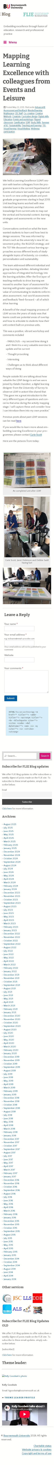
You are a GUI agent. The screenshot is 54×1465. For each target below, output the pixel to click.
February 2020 (11, 1050)
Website (9, 655)
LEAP (28, 122)
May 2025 (9, 834)
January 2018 (10, 1135)
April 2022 (9, 961)
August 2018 (10, 1111)
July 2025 (8, 827)
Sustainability (15, 126)
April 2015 (8, 1248)
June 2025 (9, 831)
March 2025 (10, 841)
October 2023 (11, 899)
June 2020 (9, 1036)
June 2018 (8, 1118)
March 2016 (9, 1211)
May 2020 (9, 1040)
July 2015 (8, 1238)
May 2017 (8, 1163)
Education (8, 119)
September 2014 (12, 1265)
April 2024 (9, 879)
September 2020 (12, 1026)
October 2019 (10, 1064)
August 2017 (10, 1152)
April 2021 (8, 1002)
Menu (13, 42)
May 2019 (8, 1081)
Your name (10, 624)
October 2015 (10, 1228)
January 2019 (10, 1094)
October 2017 (10, 1146)
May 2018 (8, 1122)
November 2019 (12, 1060)
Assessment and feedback (15, 110)
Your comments (13, 668)
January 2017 (10, 1176)
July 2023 (8, 910)
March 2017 (9, 1170)
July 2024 (8, 868)
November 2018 (11, 1101)
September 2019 (12, 1067)
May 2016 (8, 1204)
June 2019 (8, 1077)
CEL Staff (19, 113)
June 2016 (8, 1200)
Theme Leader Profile (20, 1397)
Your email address (19, 636)
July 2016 (8, 1197)
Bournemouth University (15, 6)
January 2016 (10, 1217)
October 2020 (11, 1022)
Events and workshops (23, 119)
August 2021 (10, 988)
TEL (44, 126)
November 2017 (11, 1142)
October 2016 (10, 1187)
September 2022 (12, 944)
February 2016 (10, 1214)
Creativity (16, 116)
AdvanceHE (40, 107)
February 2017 (10, 1173)
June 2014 (8, 1272)
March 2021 (9, 1005)
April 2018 (8, 1125)
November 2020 (12, 1019)
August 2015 (10, 1234)
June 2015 (8, 1241)
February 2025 (11, 845)
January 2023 (10, 930)
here (18, 420)
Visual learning (10, 129)
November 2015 (11, 1224)
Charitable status (42, 1445)
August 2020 (10, 1029)
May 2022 (9, 957)
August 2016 (10, 1193)
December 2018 (11, 1098)
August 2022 (10, 947)
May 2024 (9, 875)
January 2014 (10, 1279)
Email (4, 790)
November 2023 (12, 896)
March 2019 (9, 1087)
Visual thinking (23, 129)
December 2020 (12, 1016)
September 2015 (12, 1231)
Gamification (19, 122)
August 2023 (10, 906)
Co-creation (29, 113)
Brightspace (9, 113)
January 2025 (10, 848)
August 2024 (10, 865)
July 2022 (8, 951)
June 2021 (8, 995)
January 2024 (10, 889)
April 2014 (8, 1275)
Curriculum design (29, 116)
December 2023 (12, 892)
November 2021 (11, 978)
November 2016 (11, 1183)
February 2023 (11, 927)
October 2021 (10, 981)
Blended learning (35, 110)
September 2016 (12, 1190)
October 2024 (11, 858)
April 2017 (8, 1166)
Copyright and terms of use (36, 1453)
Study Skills (36, 122)
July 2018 (8, 1115)
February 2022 (11, 968)
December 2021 (11, 975)
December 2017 (11, 1139)
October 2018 (10, 1105)
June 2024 (9, 872)
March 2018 (9, 1129)
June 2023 (9, 913)
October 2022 (11, 940)
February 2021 (10, 1009)
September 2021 (12, 985)
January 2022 (10, 971)
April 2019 (8, 1084)
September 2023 (12, 903)
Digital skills (43, 116)
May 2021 (8, 998)
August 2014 (10, 1269)
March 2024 (10, 882)
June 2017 (8, 1159)
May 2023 (9, 916)
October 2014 (10, 1262)
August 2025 (10, 824)
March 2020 (10, 1046)
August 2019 (10, 1070)
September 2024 (12, 862)
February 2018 (10, 1132)
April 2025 (9, 838)
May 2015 (8, 1245)
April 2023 (9, 920)
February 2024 (11, 886)
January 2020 (10, 1053)
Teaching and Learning (32, 126)
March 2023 (10, 923)
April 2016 (8, 1207)
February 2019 (11, 1091)
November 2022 (12, 937)
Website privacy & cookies (36, 1449)
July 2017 (8, 1156)
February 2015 (10, 1252)
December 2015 (11, 1221)
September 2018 (12, 1108)
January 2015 (10, 1255)
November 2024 (12, 855)
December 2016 (11, 1180)
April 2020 (9, 1043)
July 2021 (8, 992)
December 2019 (11, 1057)
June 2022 (9, 954)
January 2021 (10, 1012)
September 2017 (12, 1149)
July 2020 (8, 1033)
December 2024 (12, 851)
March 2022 (10, 964)
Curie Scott (36, 434)
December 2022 (12, 933)
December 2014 (11, 1258)
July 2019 (8, 1074)
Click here (7, 808)
